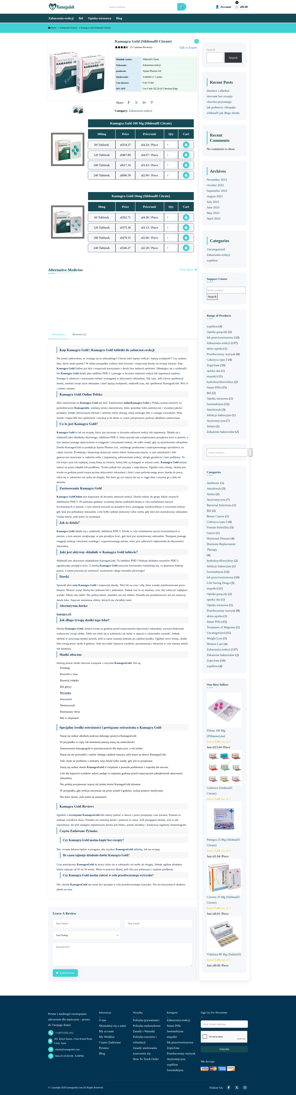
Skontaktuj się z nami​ (112, 1025)
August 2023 (215, 196)
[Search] (250, 452)
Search (211, 49)
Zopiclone (213, 365)
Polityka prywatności (146, 1020)
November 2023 (217, 179)
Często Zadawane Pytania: (110, 1045)
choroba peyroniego (219, 101)
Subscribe (224, 1049)
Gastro (211, 533)
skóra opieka (215, 348)
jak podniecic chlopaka (221, 107)
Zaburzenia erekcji (61, 18)
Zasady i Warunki (144, 1031)
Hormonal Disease (218, 538)
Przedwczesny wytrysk (221, 354)
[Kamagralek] (61, 6)
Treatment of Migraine (221, 627)
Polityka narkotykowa (146, 1025)
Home (53, 28)
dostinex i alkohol (218, 90)
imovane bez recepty (220, 96)
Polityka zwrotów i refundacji (145, 1039)
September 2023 (217, 190)
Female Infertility (218, 527)
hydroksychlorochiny (220, 381)
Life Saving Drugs (218, 582)
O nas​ (102, 1020)
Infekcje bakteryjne (219, 415)
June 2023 (213, 207)
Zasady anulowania (145, 1048)
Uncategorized (216, 249)
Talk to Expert (188, 47)
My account (106, 1031)
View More (186, 269)
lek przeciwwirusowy (220, 337)
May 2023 (213, 213)
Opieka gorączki (217, 332)
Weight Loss (214, 638)
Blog (119, 18)
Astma (211, 426)
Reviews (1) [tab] (79, 334)
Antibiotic (213, 483)
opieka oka (213, 370)
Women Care (215, 644)
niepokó (212, 376)
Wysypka (65, 692)
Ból (81, 18)
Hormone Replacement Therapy (221, 546)
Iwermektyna (215, 404)
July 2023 (213, 201)
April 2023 (213, 218)
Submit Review (67, 973)
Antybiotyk (214, 409)
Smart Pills (214, 387)
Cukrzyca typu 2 (217, 359)
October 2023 (215, 185)
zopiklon (212, 260)
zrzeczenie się (141, 1053)
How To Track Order (146, 1059)
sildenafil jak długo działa (223, 113)
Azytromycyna (216, 420)
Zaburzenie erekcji (218, 254)
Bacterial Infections (219, 505)
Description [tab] (58, 334)
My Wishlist (107, 1036)
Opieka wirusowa (99, 18)
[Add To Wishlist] (196, 41)
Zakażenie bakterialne (220, 431)
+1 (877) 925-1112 (64, 1032)
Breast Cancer (215, 516)
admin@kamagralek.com (67, 1049)
